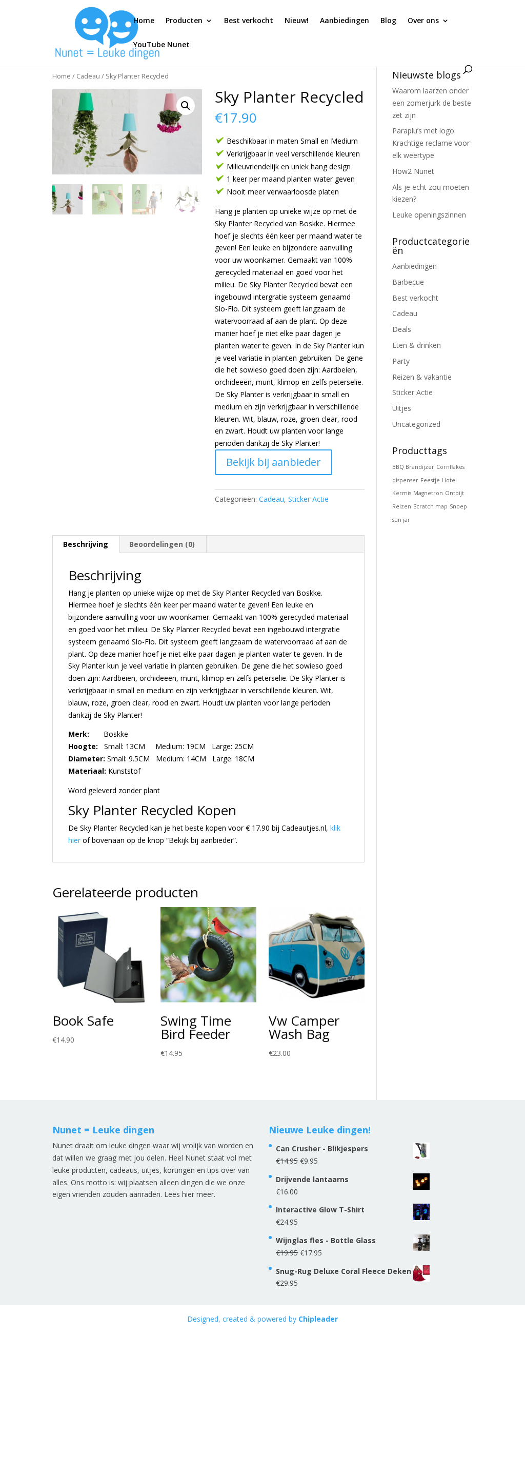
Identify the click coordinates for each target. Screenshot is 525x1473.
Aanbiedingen (344, 21)
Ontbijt (454, 493)
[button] (185, 105)
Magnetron (428, 493)
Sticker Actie (308, 499)
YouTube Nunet (161, 45)
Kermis (401, 493)
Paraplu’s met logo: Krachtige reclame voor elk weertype (431, 143)
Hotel (449, 480)
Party (401, 361)
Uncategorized (416, 424)
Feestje (430, 480)
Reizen (401, 506)
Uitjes (401, 408)
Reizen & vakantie (422, 377)
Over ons (423, 21)
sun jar (401, 519)
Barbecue (408, 282)
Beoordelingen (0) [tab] (162, 544)
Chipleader (318, 1319)
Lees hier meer (189, 1194)
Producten (184, 21)
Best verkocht (248, 21)
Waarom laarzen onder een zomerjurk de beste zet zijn (431, 103)
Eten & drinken (416, 345)
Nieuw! (297, 21)
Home (143, 21)
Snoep (458, 506)
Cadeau (88, 76)
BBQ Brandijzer (413, 466)
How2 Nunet (413, 171)
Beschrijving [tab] (85, 544)
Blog (388, 21)
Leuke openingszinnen (429, 215)
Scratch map (430, 506)
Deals (401, 329)
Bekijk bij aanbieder (273, 462)
